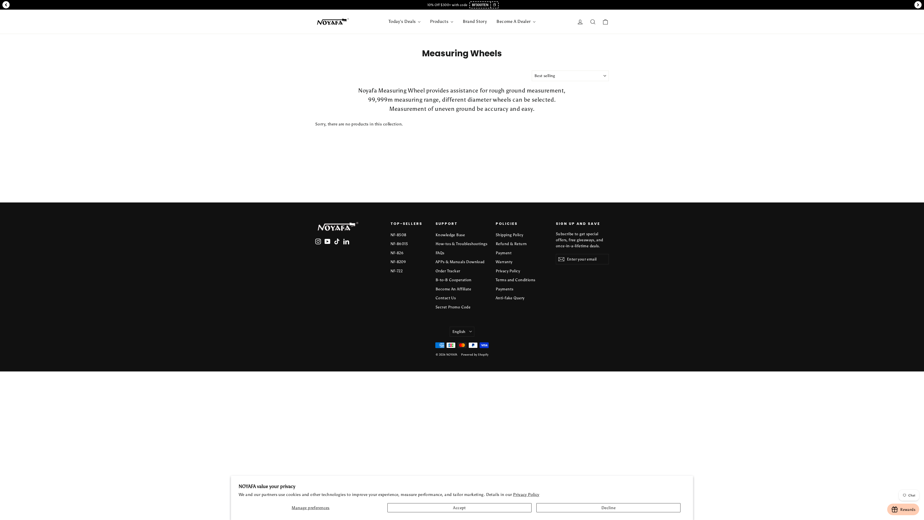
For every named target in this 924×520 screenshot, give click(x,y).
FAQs (440, 253)
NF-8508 (398, 235)
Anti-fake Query (510, 298)
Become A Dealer (514, 21)
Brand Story (475, 21)
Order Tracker (448, 271)
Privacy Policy (526, 494)
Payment (504, 253)
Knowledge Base (450, 235)
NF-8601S (399, 243)
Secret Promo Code (453, 307)
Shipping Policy (509, 235)
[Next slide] (918, 4)
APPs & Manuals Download (460, 262)
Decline (608, 507)
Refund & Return (511, 243)
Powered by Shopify (474, 354)
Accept (459, 507)
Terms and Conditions (515, 280)
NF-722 (397, 271)
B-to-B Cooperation (454, 280)
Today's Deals (403, 21)
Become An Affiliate (453, 289)
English (459, 331)
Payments (504, 289)
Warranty (504, 262)
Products (439, 21)
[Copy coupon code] (494, 5)
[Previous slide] (6, 4)
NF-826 (397, 253)
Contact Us (446, 298)
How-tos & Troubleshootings (461, 243)
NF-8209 (398, 262)
